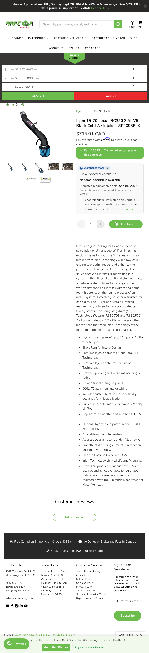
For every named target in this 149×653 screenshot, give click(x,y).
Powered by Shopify (63, 634)
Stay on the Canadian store (89, 647)
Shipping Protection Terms (91, 594)
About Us (56, 48)
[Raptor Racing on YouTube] (26, 607)
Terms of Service (85, 590)
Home (10, 104)
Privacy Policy (84, 587)
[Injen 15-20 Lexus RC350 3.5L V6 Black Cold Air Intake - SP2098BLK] (39, 134)
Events (73, 48)
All (22, 104)
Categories (36, 38)
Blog (134, 38)
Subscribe (128, 615)
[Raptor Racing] (19, 24)
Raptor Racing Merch (108, 38)
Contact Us (82, 575)
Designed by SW (40, 634)
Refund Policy (84, 579)
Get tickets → (100, 8)
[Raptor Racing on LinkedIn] (21, 607)
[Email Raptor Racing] (7, 607)
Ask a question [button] (74, 517)
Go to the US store (56, 647)
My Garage (92, 48)
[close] (145, 6)
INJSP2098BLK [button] (98, 111)
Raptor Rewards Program (90, 598)
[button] (74, 59)
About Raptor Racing (88, 571)
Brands (17, 38)
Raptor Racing (22, 634)
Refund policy (129, 209)
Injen (79, 111)
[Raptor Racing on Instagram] (16, 607)
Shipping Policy (85, 583)
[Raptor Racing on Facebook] (12, 607)
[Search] (118, 24)
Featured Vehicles (68, 38)
